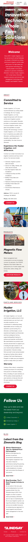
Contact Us (10, 203)
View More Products (13, 275)
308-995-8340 (19, 3)
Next (26, 26)
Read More (9, 476)
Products (13, 531)
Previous (2, 26)
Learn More (17, 38)
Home (5, 531)
